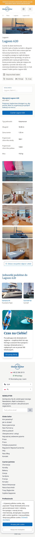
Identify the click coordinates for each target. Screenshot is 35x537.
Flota (7, 15)
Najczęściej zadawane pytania (13, 436)
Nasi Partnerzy (7, 428)
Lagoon (16, 15)
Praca (4, 442)
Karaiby (5, 467)
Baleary (5, 470)
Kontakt (5, 456)
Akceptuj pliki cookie (17, 524)
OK (30, 410)
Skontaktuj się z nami (18, 379)
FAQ (3, 451)
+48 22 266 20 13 (18, 372)
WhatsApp (18, 376)
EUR (8, 384)
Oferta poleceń (7, 431)
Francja (5, 479)
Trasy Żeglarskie (8, 490)
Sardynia (5, 476)
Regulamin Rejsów (9, 448)
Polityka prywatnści (9, 445)
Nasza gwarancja (8, 425)
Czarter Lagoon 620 (17, 113)
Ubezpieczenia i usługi (10, 434)
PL (8, 389)
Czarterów (20, 448)
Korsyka (5, 482)
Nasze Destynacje (8, 485)
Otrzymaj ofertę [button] (11, 354)
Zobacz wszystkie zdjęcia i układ (19, 264)
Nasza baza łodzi (8, 487)
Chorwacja (6, 465)
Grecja (4, 473)
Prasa (4, 439)
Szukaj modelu (8, 87)
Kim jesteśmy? (7, 419)
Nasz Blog (6, 453)
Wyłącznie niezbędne (17, 530)
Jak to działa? (7, 422)
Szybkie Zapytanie (8, 493)
